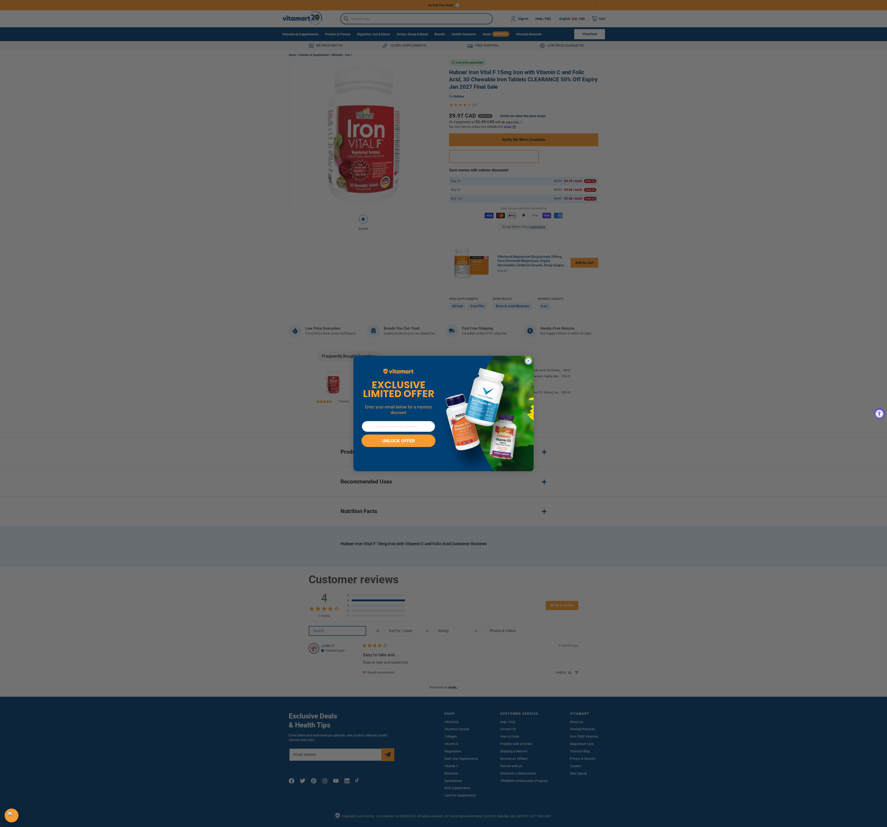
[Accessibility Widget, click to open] (879, 413)
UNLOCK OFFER (398, 441)
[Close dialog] (528, 361)
